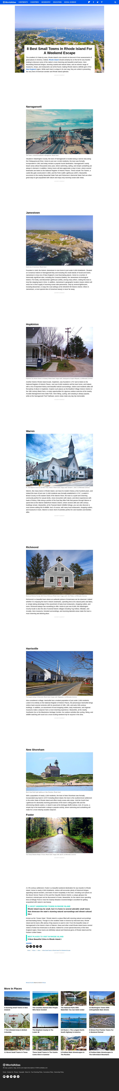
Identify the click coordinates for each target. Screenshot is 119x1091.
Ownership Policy (59, 1072)
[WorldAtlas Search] (115, 2)
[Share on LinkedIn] (40, 946)
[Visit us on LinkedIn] (18, 1076)
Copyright (21, 1072)
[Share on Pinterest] (37, 946)
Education (57, 2)
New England (31, 69)
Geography (46, 2)
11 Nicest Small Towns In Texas (16, 1052)
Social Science (70, 2)
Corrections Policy (48, 1072)
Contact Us (10, 1072)
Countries (34, 2)
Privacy (16, 1072)
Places (44, 982)
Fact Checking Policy (37, 1072)
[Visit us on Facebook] (7, 1076)
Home (4, 1072)
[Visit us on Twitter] (11, 1076)
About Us (27, 1072)
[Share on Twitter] (34, 946)
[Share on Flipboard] (27, 946)
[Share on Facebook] (30, 946)
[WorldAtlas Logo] (10, 2)
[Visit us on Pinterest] (14, 1076)
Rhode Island (54, 60)
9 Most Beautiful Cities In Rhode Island (44, 939)
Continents (23, 2)
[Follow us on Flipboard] (4, 1076)
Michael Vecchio (30, 982)
